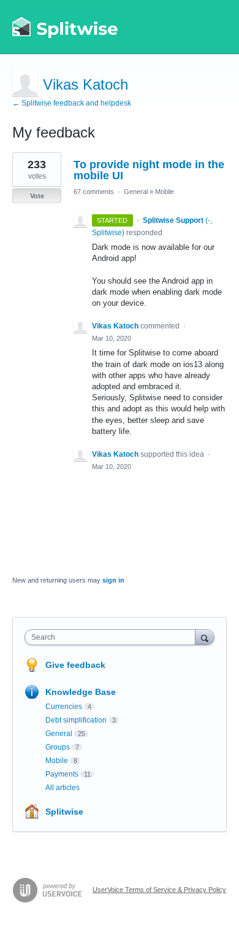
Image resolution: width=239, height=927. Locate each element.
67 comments (94, 191)
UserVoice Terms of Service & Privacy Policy (159, 889)
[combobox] (113, 637)
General (136, 191)
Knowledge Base (80, 692)
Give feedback (75, 665)
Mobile (164, 191)
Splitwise (64, 811)
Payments (61, 774)
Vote (37, 196)
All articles (62, 787)
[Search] (204, 637)
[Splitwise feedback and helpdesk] (65, 27)
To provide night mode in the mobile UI (149, 170)
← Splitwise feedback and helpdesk (71, 103)
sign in (113, 580)
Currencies (63, 706)
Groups (57, 747)
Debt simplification (76, 720)
